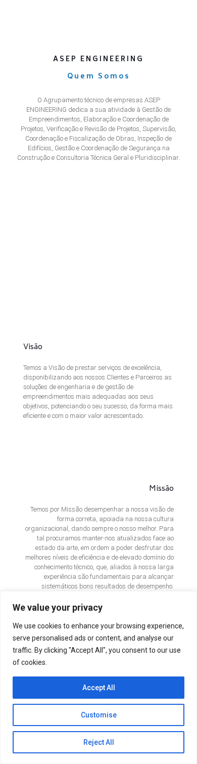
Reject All (98, 742)
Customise (99, 715)
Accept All (98, 688)
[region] (98, 677)
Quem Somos (98, 77)
